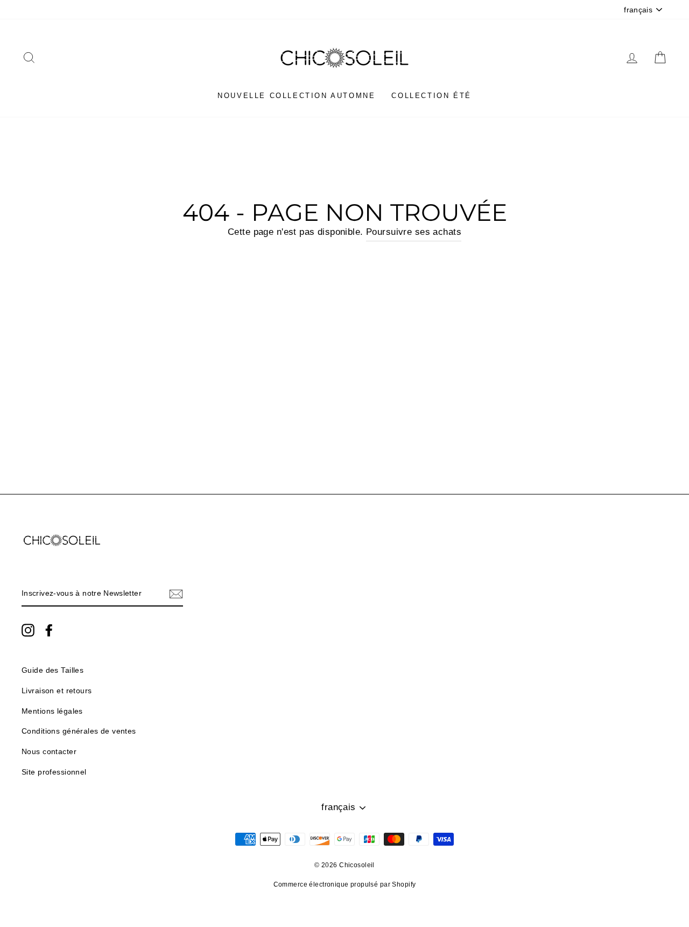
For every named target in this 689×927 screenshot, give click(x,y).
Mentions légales (52, 711)
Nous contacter (49, 751)
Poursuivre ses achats (413, 232)
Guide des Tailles (52, 670)
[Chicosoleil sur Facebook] (49, 630)
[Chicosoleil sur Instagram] (28, 630)
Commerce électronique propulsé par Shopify (344, 884)
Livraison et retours (57, 690)
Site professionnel (54, 772)
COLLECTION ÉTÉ (431, 96)
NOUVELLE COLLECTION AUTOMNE (296, 96)
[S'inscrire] (176, 594)
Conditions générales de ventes (79, 731)
